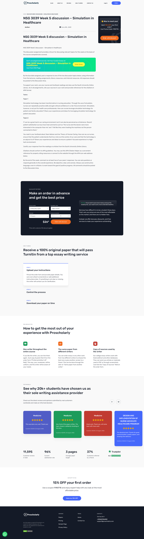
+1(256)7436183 (102, 519)
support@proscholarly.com (105, 521)
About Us (59, 3)
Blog (51, 3)
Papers (60, 517)
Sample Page (62, 524)
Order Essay (79, 64)
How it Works (79, 3)
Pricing (60, 520)
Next (118, 401)
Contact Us (90, 3)
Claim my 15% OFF (72, 498)
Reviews (69, 3)
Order (116, 3)
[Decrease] (52, 216)
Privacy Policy (62, 527)
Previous (112, 401)
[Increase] (69, 216)
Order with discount (109, 38)
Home (79, 517)
